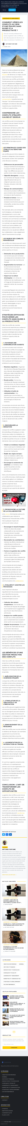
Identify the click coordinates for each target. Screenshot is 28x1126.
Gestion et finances (9, 967)
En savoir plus (13, 6)
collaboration (19, 581)
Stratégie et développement (12, 981)
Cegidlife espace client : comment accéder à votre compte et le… (17, 1023)
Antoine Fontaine (9, 849)
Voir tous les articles (8, 874)
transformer (21, 813)
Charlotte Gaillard (10, 951)
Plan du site (5, 1115)
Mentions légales (7, 1110)
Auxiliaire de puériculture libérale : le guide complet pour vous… (17, 1004)
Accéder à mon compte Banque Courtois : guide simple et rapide (17, 997)
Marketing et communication (12, 978)
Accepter (12, 10)
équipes (4, 74)
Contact (4, 1100)
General (21, 964)
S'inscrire (14, 1047)
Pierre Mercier (8, 904)
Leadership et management (11, 18)
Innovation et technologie (11, 969)
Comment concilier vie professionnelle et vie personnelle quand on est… (12, 901)
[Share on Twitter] (3, 834)
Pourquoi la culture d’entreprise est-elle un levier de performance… (13, 948)
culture (7, 514)
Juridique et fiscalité (10, 972)
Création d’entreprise (10, 964)
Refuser (4, 10)
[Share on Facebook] (7, 834)
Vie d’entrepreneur (9, 984)
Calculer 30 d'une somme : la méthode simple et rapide (17, 1016)
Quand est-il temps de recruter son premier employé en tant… (13, 924)
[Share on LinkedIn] (10, 834)
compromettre (7, 99)
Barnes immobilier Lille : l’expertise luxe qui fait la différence (17, 1010)
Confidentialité (7, 1112)
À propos (5, 1108)
